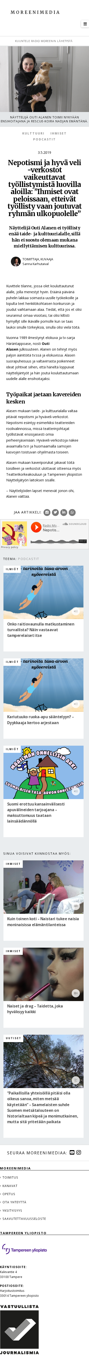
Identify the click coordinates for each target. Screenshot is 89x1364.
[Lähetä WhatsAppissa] (72, 512)
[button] (85, 23)
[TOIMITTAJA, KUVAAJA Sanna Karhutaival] (44, 269)
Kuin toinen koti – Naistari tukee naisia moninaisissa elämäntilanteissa (43, 922)
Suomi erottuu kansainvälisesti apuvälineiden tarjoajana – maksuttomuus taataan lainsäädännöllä (36, 813)
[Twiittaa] (55, 512)
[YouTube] (72, 1152)
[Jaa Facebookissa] (47, 512)
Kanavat (10, 1186)
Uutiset (14, 1038)
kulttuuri (33, 133)
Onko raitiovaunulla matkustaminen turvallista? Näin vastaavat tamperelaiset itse (40, 630)
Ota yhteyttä (14, 1202)
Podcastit (44, 139)
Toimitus (10, 1177)
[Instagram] (78, 1152)
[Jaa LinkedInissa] (63, 512)
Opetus (8, 1194)
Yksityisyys (12, 1210)
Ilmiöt (12, 569)
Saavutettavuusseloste (24, 1219)
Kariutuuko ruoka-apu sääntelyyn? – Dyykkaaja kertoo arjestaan (40, 720)
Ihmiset (58, 133)
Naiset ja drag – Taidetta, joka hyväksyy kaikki (35, 1009)
